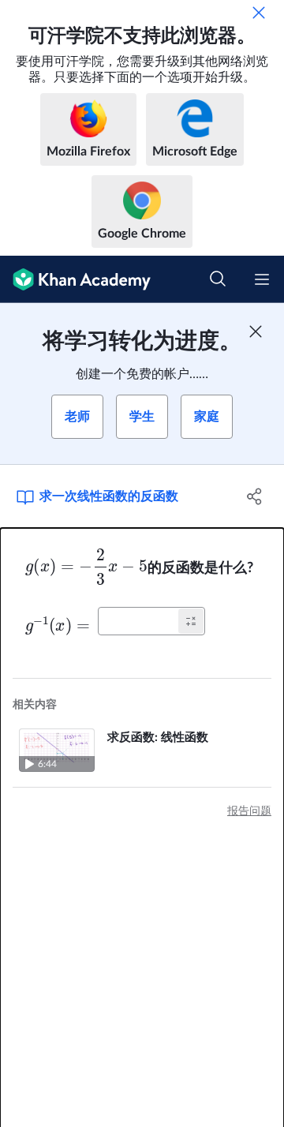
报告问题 (249, 811)
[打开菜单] (261, 279)
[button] (191, 621)
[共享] (254, 496)
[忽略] (258, 12)
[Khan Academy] (75, 279)
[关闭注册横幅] (255, 331)
